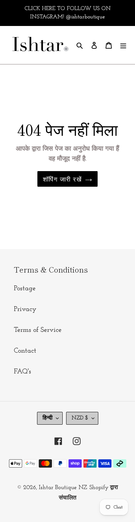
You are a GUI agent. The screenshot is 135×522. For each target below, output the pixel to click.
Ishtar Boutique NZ (63, 487)
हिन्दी (48, 418)
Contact (25, 350)
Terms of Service (38, 330)
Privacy (25, 309)
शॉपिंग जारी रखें (62, 178)
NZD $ (80, 418)
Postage (25, 288)
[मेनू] (123, 45)
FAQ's (22, 371)
